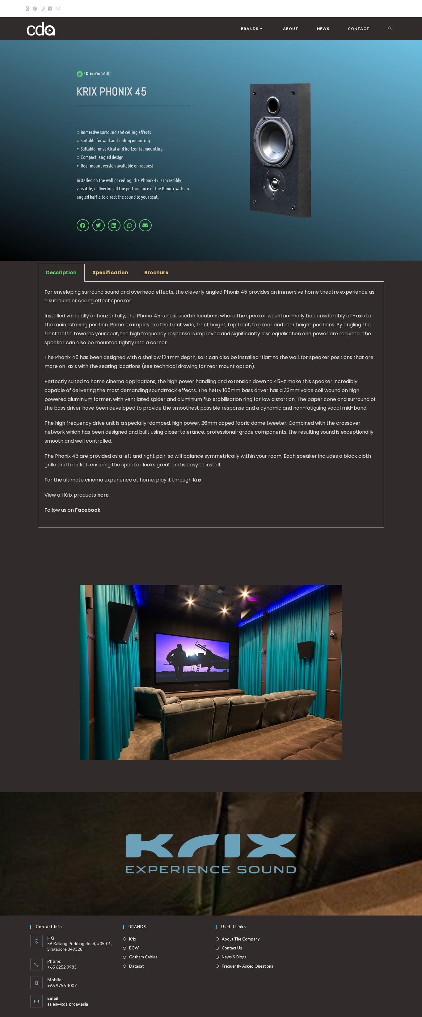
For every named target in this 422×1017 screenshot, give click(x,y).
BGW (134, 947)
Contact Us (232, 947)
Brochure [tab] (156, 272)
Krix (132, 938)
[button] (83, 225)
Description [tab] (61, 272)
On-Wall (102, 73)
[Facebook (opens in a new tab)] (35, 9)
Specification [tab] (110, 272)
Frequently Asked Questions (247, 966)
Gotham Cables (143, 956)
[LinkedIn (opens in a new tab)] (50, 9)
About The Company (241, 938)
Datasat (136, 966)
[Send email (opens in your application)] (58, 9)
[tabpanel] (211, 404)
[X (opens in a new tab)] (28, 9)
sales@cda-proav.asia (67, 1004)
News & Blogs (234, 956)
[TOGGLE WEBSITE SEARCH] (390, 28)
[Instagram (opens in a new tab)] (42, 9)
